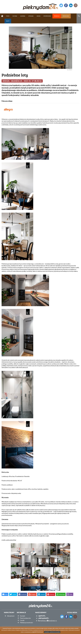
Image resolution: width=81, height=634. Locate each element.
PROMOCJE (56, 16)
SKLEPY (8, 21)
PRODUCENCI (66, 16)
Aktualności (10, 616)
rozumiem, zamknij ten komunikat (52, 632)
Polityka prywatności (26, 622)
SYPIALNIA (30, 16)
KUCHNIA (15, 16)
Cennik (22, 620)
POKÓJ (7, 16)
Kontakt (22, 616)
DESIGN (38, 16)
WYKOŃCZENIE (47, 16)
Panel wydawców (25, 618)
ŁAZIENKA (22, 16)
